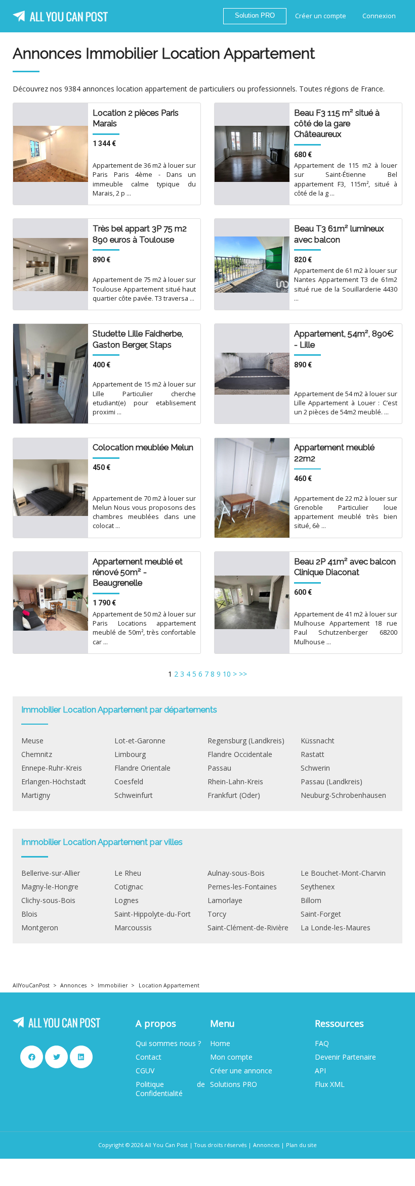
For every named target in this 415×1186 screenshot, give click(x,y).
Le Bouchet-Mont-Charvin (343, 873)
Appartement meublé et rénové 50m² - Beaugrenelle (138, 572)
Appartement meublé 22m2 (334, 452)
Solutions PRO (233, 1084)
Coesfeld (128, 781)
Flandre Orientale (142, 768)
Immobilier (113, 985)
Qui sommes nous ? (168, 1043)
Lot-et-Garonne (139, 740)
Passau (219, 768)
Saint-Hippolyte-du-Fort (152, 914)
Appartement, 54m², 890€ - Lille (344, 338)
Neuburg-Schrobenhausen (343, 795)
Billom (311, 900)
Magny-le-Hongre (49, 886)
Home (220, 1043)
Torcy (217, 914)
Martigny (35, 795)
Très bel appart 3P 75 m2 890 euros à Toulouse (140, 233)
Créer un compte (320, 16)
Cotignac (128, 886)
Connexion (379, 16)
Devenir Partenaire (345, 1057)
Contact (148, 1057)
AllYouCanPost (31, 985)
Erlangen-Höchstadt (53, 781)
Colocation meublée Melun (143, 447)
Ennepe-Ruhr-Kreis (51, 768)
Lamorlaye (225, 900)
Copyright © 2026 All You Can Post (143, 1145)
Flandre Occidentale (240, 754)
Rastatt (312, 754)
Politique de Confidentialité (170, 1089)
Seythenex (318, 886)
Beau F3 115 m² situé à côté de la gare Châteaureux (337, 123)
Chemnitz (36, 754)
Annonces (73, 985)
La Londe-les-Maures (335, 927)
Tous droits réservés (220, 1145)
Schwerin (315, 768)
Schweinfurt (133, 795)
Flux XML (330, 1084)
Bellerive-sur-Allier (50, 873)
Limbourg (130, 754)
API (320, 1070)
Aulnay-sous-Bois (236, 873)
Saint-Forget (321, 914)
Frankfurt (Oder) (234, 795)
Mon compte (231, 1057)
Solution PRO (255, 15)
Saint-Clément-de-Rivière (248, 927)
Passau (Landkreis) (331, 781)
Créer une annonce (241, 1070)
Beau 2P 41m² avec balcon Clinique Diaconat (345, 566)
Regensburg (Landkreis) (246, 740)
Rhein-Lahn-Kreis (235, 781)
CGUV (145, 1070)
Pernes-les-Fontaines (242, 886)
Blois (29, 914)
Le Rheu (127, 873)
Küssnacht (318, 740)
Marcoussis (133, 927)
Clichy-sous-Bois (48, 900)
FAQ (322, 1043)
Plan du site (301, 1145)
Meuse (32, 740)
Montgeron (39, 927)
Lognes (126, 900)
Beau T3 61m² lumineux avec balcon (339, 233)
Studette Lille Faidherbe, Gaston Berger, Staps (138, 338)
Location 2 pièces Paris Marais (136, 118)
